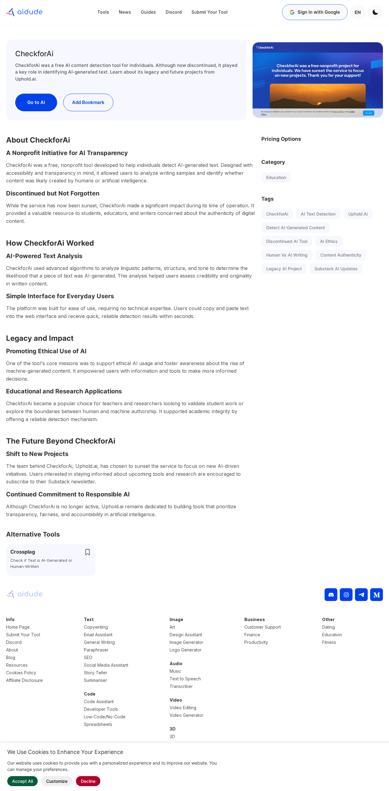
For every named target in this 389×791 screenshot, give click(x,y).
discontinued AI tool (286, 241)
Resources (17, 665)
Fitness (329, 642)
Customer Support (262, 627)
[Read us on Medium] (376, 594)
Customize (56, 781)
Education (276, 177)
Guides (148, 12)
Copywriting (96, 627)
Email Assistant (98, 634)
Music (175, 671)
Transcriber (181, 686)
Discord (174, 12)
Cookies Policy (21, 672)
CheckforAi (277, 213)
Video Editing (183, 707)
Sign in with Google (319, 12)
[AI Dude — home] (24, 12)
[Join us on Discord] (331, 594)
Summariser (95, 680)
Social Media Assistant (106, 665)
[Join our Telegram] (361, 594)
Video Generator (186, 715)
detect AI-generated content (295, 227)
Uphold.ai (358, 213)
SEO (88, 657)
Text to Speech (185, 678)
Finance (252, 634)
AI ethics (329, 241)
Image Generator (186, 642)
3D (172, 736)
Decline (88, 781)
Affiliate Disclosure (24, 680)
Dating (328, 627)
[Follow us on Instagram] (346, 594)
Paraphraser (96, 649)
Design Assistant (186, 634)
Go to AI (36, 102)
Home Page (18, 627)
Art (172, 627)
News (125, 12)
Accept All (22, 781)
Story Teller (95, 672)
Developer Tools (101, 709)
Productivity (256, 642)
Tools (103, 12)
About (12, 649)
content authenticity (340, 254)
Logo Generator (185, 649)
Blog (10, 657)
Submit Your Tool (209, 12)
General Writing (99, 642)
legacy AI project (284, 268)
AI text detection (318, 213)
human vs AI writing (287, 254)
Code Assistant (99, 701)
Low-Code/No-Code (105, 716)
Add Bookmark (88, 102)
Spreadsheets (98, 724)
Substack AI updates (336, 268)
